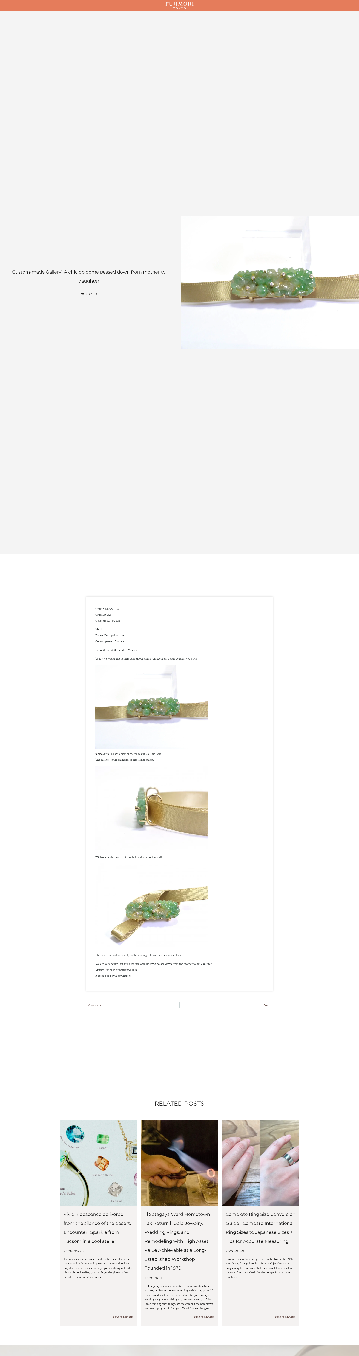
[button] (352, 5)
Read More (122, 1317)
